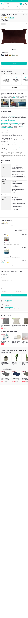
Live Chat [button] (8, 300)
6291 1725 (8, 304)
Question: (3, 277)
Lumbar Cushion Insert (6, 134)
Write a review (14, 226)
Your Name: (4, 288)
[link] (14, 80)
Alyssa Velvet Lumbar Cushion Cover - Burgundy (11, 147)
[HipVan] (1, 4)
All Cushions (8, 11)
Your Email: (17, 288)
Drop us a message (9, 307)
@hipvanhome (15, 97)
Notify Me (14, 63)
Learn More (14, 87)
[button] (21, 4)
